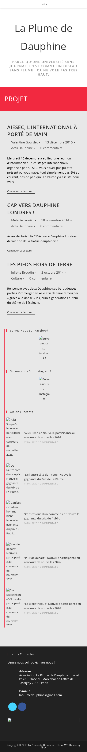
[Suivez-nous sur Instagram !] (44, 389)
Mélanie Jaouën (22, 220)
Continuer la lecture (21, 192)
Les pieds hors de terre (39, 264)
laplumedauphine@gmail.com (40, 695)
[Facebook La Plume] (44, 348)
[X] (12, 706)
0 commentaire (51, 148)
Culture (16, 278)
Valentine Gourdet (24, 142)
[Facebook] (22, 706)
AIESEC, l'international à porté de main (42, 131)
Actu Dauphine (22, 148)
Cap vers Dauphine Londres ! (33, 209)
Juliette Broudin (22, 272)
